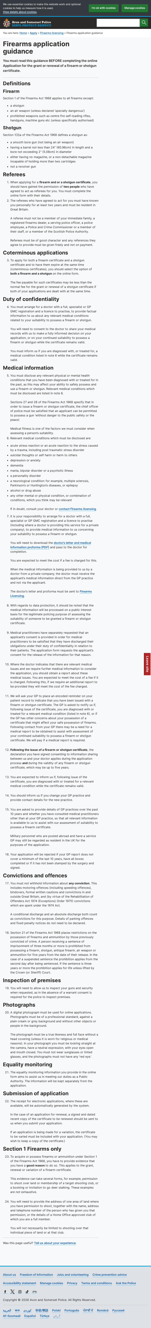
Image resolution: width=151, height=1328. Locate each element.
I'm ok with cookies (104, 7)
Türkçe (44, 1316)
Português (71, 1310)
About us (9, 1274)
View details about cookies (20, 11)
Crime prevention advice (109, 1274)
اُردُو (57, 1316)
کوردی (27, 1310)
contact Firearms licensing (77, 509)
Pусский (118, 1310)
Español (30, 1316)
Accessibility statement (19, 1283)
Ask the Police (126, 1283)
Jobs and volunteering (73, 1274)
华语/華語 (41, 1310)
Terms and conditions (96, 1283)
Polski (56, 1310)
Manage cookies (134, 7)
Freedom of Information (36, 1274)
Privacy (72, 1283)
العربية (7, 1310)
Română (102, 1310)
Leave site (148, 665)
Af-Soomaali (11, 1316)
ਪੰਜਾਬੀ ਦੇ (88, 1310)
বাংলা (17, 1310)
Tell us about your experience (55, 1243)
